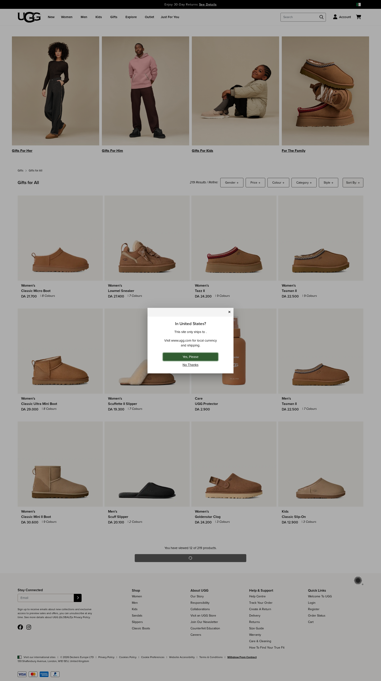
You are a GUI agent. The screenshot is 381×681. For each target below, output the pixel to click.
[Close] (229, 312)
